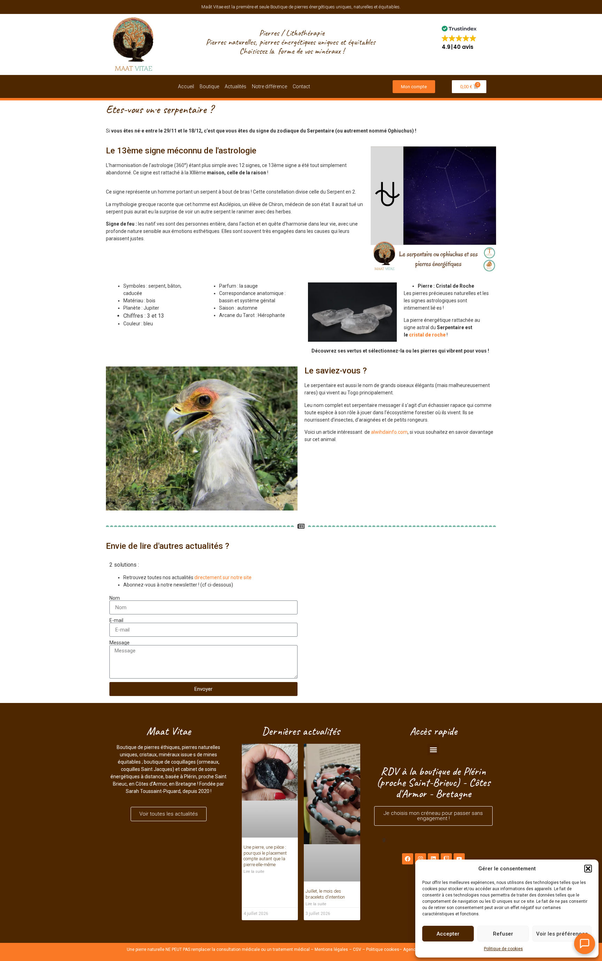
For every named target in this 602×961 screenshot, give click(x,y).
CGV (357, 878)
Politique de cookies (503, 948)
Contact (301, 86)
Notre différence (269, 86)
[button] (588, 868)
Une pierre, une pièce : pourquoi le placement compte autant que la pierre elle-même (265, 799)
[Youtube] (459, 858)
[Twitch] (446, 858)
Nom (114, 598)
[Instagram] (420, 858)
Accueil (186, 86)
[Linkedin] (433, 858)
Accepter (448, 934)
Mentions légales (331, 878)
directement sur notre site (223, 577)
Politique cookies (382, 878)
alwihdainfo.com (389, 432)
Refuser (503, 934)
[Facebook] (407, 858)
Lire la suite (254, 815)
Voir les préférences (562, 934)
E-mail (116, 620)
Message (119, 642)
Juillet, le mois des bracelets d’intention (325, 793)
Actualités (235, 86)
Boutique (209, 86)
